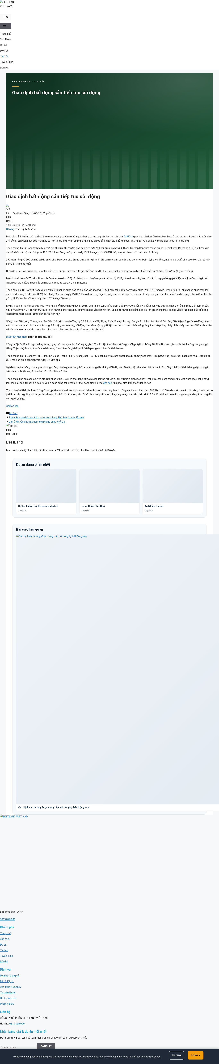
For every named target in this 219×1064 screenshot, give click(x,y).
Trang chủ (5, 33)
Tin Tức (4, 56)
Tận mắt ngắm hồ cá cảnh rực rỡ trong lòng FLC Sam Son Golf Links (46, 417)
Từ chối (177, 1055)
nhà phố (21, 336)
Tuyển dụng (6, 955)
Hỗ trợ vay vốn (8, 998)
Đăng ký (46, 1046)
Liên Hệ (4, 67)
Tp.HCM (128, 236)
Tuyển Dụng (6, 62)
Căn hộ (10, 229)
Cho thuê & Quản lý (10, 986)
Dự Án (3, 45)
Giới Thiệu (5, 39)
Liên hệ (4, 961)
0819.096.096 (7, 919)
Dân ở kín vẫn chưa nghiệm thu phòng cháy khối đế (37, 421)
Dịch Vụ (4, 50)
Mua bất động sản (10, 975)
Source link (12, 406)
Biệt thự (11, 336)
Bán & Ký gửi (7, 981)
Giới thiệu (5, 938)
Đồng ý (195, 1055)
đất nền (107, 382)
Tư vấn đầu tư (8, 992)
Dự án (3, 944)
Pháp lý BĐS (7, 1003)
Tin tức (4, 950)
